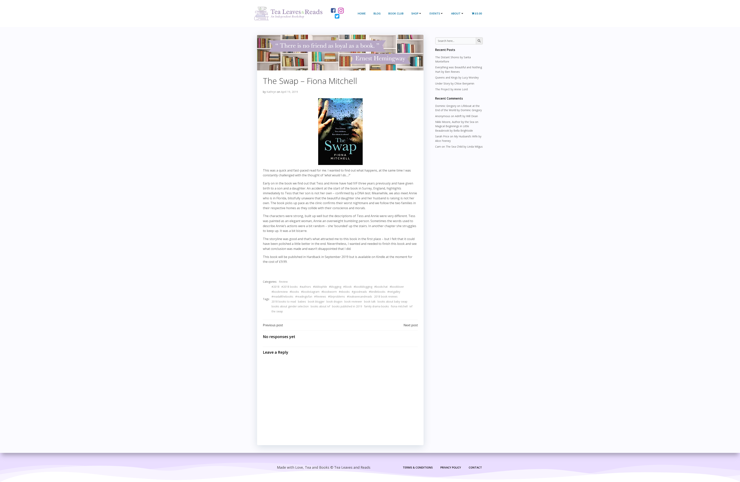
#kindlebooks (377, 291)
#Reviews (320, 296)
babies (302, 301)
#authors (305, 286)
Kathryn (271, 92)
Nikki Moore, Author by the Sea (454, 122)
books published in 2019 (347, 306)
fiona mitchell (399, 306)
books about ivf (320, 306)
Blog (377, 13)
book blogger (316, 301)
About (456, 13)
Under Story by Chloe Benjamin (454, 83)
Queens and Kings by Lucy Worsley (457, 77)
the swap (277, 311)
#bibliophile (320, 286)
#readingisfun (303, 296)
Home (362, 13)
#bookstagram (310, 291)
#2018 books (289, 286)
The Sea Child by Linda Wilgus (464, 146)
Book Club (396, 13)
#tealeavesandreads (359, 296)
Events (435, 13)
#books (294, 291)
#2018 (275, 286)
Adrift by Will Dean (466, 116)
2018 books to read (284, 301)
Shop (414, 13)
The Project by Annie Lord (451, 89)
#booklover (397, 286)
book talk (370, 301)
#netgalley (393, 291)
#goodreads (359, 291)
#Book (347, 286)
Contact (475, 467)
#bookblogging (363, 286)
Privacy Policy (450, 467)
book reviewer (353, 301)
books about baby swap (392, 301)
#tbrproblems (336, 296)
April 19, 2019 (289, 92)
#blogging (335, 286)
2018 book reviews (386, 296)
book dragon (334, 301)
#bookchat (381, 286)
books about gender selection (290, 306)
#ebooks (344, 291)
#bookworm (329, 291)
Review (283, 281)
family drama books (376, 306)
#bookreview (280, 291)
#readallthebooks (282, 296)
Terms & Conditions (418, 467)
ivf (411, 306)
